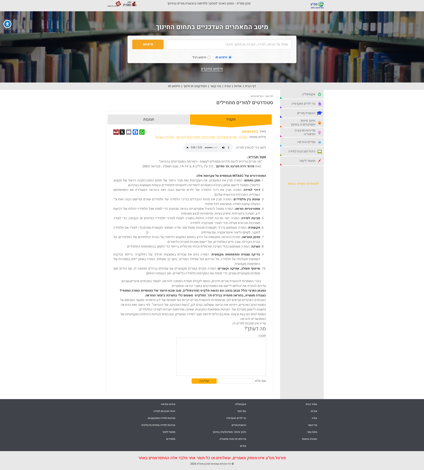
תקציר (231, 119)
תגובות (148, 119)
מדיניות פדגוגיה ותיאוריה (233, 439)
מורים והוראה (256, 96)
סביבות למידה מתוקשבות (161, 418)
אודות (237, 86)
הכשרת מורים (239, 425)
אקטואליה (240, 404)
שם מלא (260, 381)
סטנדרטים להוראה (188, 137)
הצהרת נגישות (309, 439)
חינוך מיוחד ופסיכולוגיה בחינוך (229, 432)
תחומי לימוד (168, 432)
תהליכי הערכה (164, 137)
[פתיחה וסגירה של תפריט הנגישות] (7, 24)
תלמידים (170, 439)
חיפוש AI (174, 86)
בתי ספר (241, 411)
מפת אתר (312, 432)
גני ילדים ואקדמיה (236, 418)
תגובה (262, 335)
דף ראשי (269, 96)
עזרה (227, 86)
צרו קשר (215, 86)
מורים (243, 446)
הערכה (243, 137)
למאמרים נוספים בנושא (303, 183)
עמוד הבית (311, 404)
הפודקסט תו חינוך (195, 86)
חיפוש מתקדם (212, 69)
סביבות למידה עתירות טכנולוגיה (158, 425)
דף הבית (250, 86)
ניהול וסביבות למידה (164, 411)
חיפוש (148, 44)
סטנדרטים (208, 137)
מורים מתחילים (227, 137)
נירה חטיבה (250, 131)
